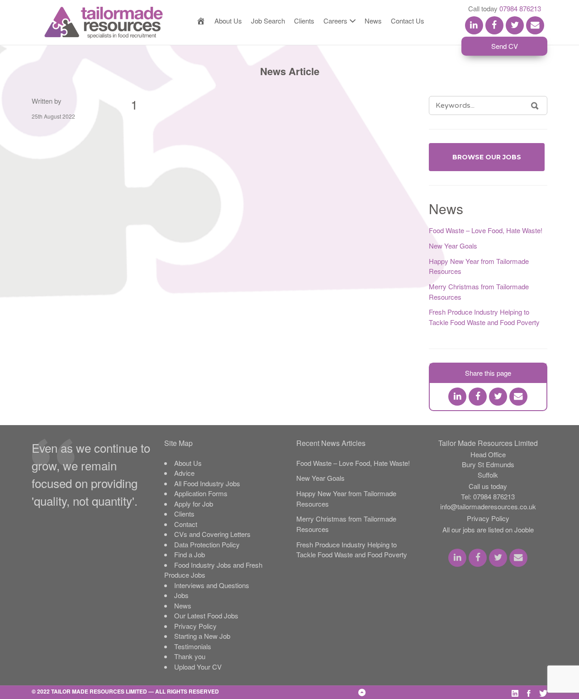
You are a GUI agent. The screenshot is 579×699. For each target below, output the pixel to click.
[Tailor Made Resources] (94, 22)
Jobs (181, 595)
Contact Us (407, 20)
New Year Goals (453, 245)
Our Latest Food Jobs (206, 615)
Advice (184, 473)
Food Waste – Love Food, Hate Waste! (485, 230)
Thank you (189, 656)
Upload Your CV (198, 666)
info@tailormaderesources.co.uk (488, 506)
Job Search (268, 20)
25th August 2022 (53, 116)
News (373, 20)
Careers (335, 20)
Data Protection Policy (207, 544)
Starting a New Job (202, 636)
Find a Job (189, 554)
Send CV (504, 46)
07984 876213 (520, 8)
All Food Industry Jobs (207, 483)
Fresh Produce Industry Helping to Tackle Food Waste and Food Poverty (484, 317)
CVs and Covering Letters (212, 534)
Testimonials (192, 646)
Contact (185, 524)
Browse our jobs (486, 157)
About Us (228, 20)
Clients (304, 20)
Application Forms (201, 493)
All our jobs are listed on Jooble (488, 529)
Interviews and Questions (211, 585)
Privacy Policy (195, 626)
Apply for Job (193, 503)
